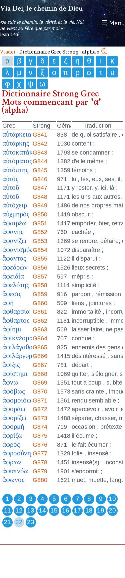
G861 (40, 311)
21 (7, 522)
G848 (40, 196)
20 (112, 510)
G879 (40, 471)
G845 (40, 170)
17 (77, 510)
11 (7, 510)
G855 (40, 258)
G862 (40, 320)
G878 (40, 462)
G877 (40, 453)
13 (30, 510)
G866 (40, 356)
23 (30, 522)
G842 (40, 143)
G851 (40, 223)
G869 (40, 382)
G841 (40, 134)
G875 (40, 435)
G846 (40, 179)
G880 (40, 480)
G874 (40, 426)
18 (89, 510)
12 (19, 510)
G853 (40, 241)
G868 (40, 374)
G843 (40, 152)
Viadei (8, 52)
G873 (40, 418)
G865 (40, 347)
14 (42, 510)
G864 (40, 338)
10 (112, 498)
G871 (40, 400)
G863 (40, 329)
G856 (40, 267)
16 (65, 510)
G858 (40, 285)
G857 (40, 276)
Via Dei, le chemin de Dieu (41, 8)
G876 (40, 444)
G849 (40, 205)
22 (19, 522)
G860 (40, 303)
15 (54, 510)
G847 (40, 187)
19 (100, 510)
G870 (40, 391)
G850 (40, 214)
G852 (40, 232)
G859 (40, 294)
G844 (40, 161)
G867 (40, 365)
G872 (40, 409)
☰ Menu (113, 23)
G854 (40, 250)
